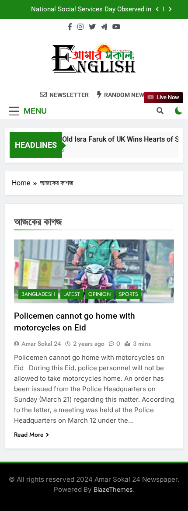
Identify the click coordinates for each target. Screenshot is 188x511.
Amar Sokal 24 (41, 343)
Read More (29, 434)
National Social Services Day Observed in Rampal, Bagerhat (91, 9)
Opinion (99, 294)
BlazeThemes (113, 489)
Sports (128, 294)
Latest (71, 294)
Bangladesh (38, 294)
